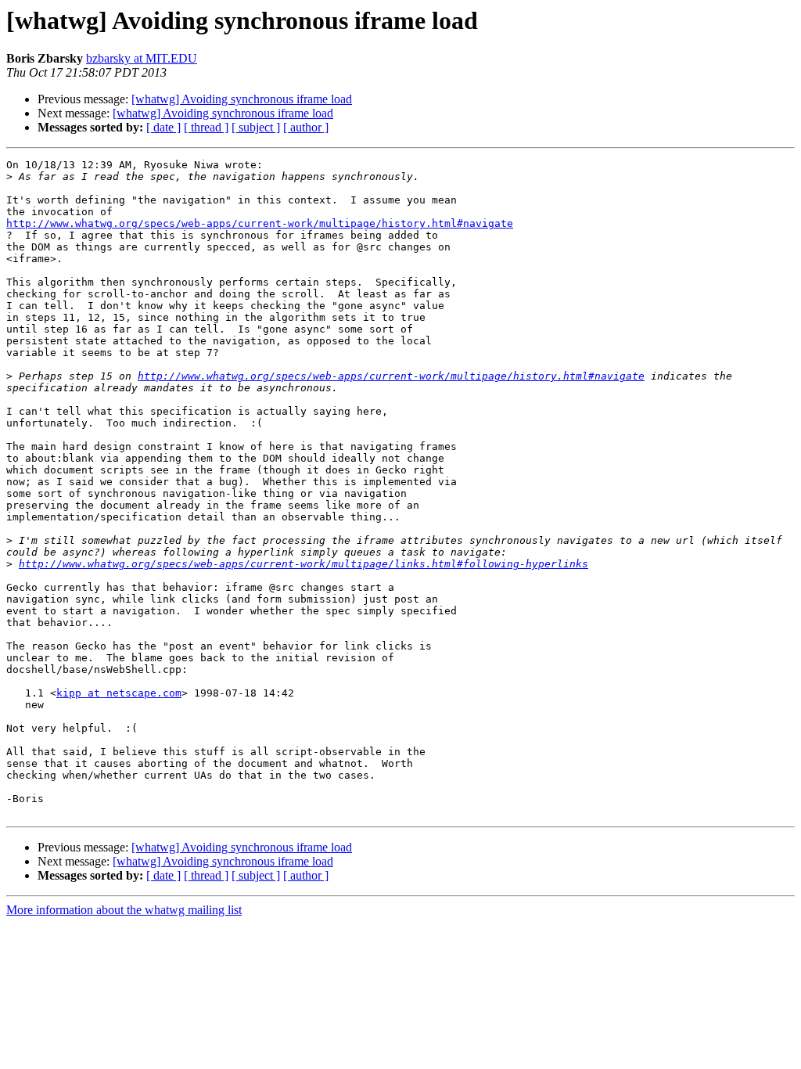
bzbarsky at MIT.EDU (141, 58)
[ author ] (306, 127)
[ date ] (163, 127)
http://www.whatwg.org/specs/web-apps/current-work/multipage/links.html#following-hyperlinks (303, 564)
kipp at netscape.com (118, 693)
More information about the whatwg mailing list (124, 909)
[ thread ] (206, 127)
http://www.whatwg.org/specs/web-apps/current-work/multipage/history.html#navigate (259, 223)
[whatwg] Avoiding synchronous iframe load (241, 99)
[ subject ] (256, 127)
